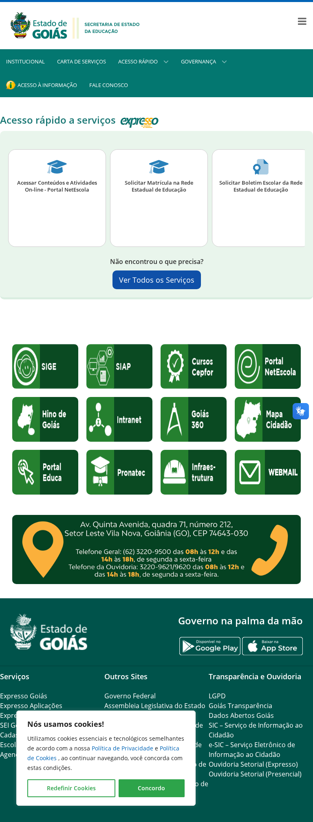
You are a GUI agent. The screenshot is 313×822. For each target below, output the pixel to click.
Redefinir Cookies (71, 788)
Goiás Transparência (240, 705)
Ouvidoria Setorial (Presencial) (255, 774)
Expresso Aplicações (31, 705)
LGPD (217, 695)
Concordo (151, 788)
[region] (106, 758)
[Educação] (75, 24)
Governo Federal (130, 695)
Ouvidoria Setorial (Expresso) (253, 764)
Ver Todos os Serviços (156, 280)
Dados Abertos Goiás (241, 715)
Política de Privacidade (123, 748)
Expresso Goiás (23, 695)
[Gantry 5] (49, 632)
